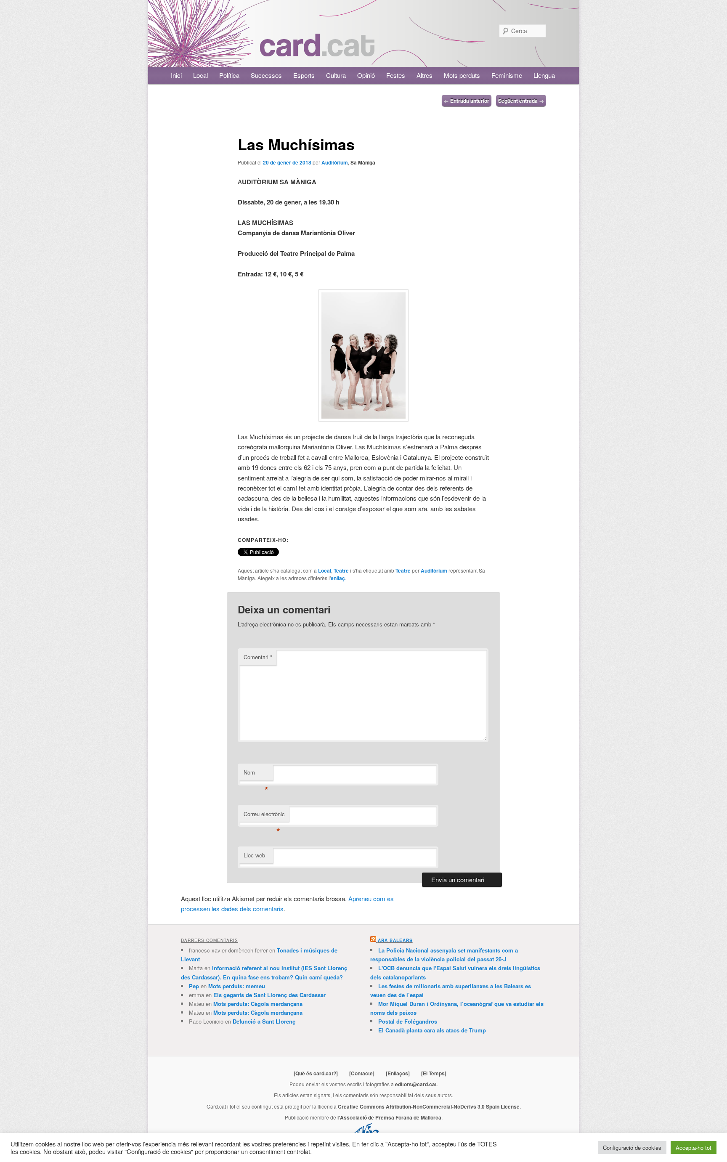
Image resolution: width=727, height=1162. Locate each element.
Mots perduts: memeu (236, 986)
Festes (395, 75)
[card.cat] (317, 51)
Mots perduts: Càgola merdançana (257, 1004)
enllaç (338, 578)
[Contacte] (361, 1073)
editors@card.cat (416, 1084)
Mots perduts (462, 75)
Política (229, 75)
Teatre (341, 570)
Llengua (544, 75)
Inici (176, 75)
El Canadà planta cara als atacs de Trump (432, 1030)
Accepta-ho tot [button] (693, 1147)
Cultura (336, 75)
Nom (256, 774)
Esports (304, 75)
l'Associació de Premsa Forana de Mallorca (389, 1117)
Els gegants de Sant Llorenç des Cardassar (269, 995)
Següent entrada (521, 100)
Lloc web (254, 855)
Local (200, 75)
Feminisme (506, 75)
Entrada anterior (466, 100)
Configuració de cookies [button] (632, 1147)
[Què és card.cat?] (316, 1073)
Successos (266, 75)
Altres (424, 75)
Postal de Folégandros (407, 1021)
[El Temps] (433, 1073)
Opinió (366, 75)
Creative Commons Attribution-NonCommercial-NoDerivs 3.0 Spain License (429, 1106)
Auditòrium (334, 162)
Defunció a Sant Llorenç (264, 1021)
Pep (194, 986)
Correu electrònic (264, 816)
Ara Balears (395, 940)
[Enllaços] (398, 1073)
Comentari (258, 657)
